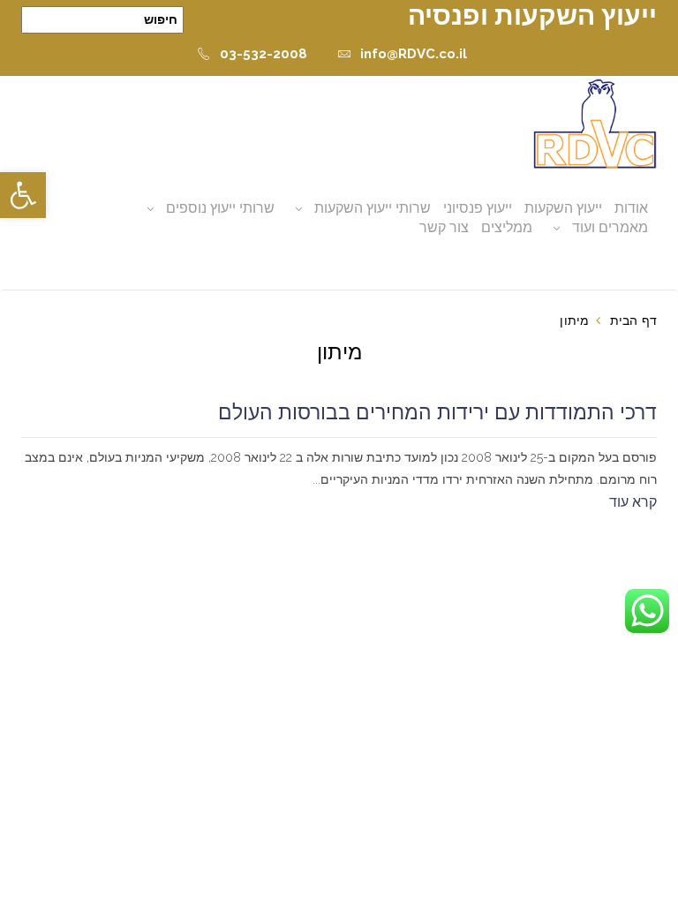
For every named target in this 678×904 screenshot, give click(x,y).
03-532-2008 (263, 54)
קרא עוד (633, 501)
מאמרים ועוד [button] (610, 227)
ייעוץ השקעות (563, 208)
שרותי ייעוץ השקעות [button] (372, 208)
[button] (23, 195)
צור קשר (444, 227)
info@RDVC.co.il (413, 54)
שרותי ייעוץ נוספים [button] (220, 208)
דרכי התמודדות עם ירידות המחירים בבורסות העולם (437, 412)
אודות (631, 208)
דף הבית (633, 320)
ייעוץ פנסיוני (477, 208)
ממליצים (506, 227)
